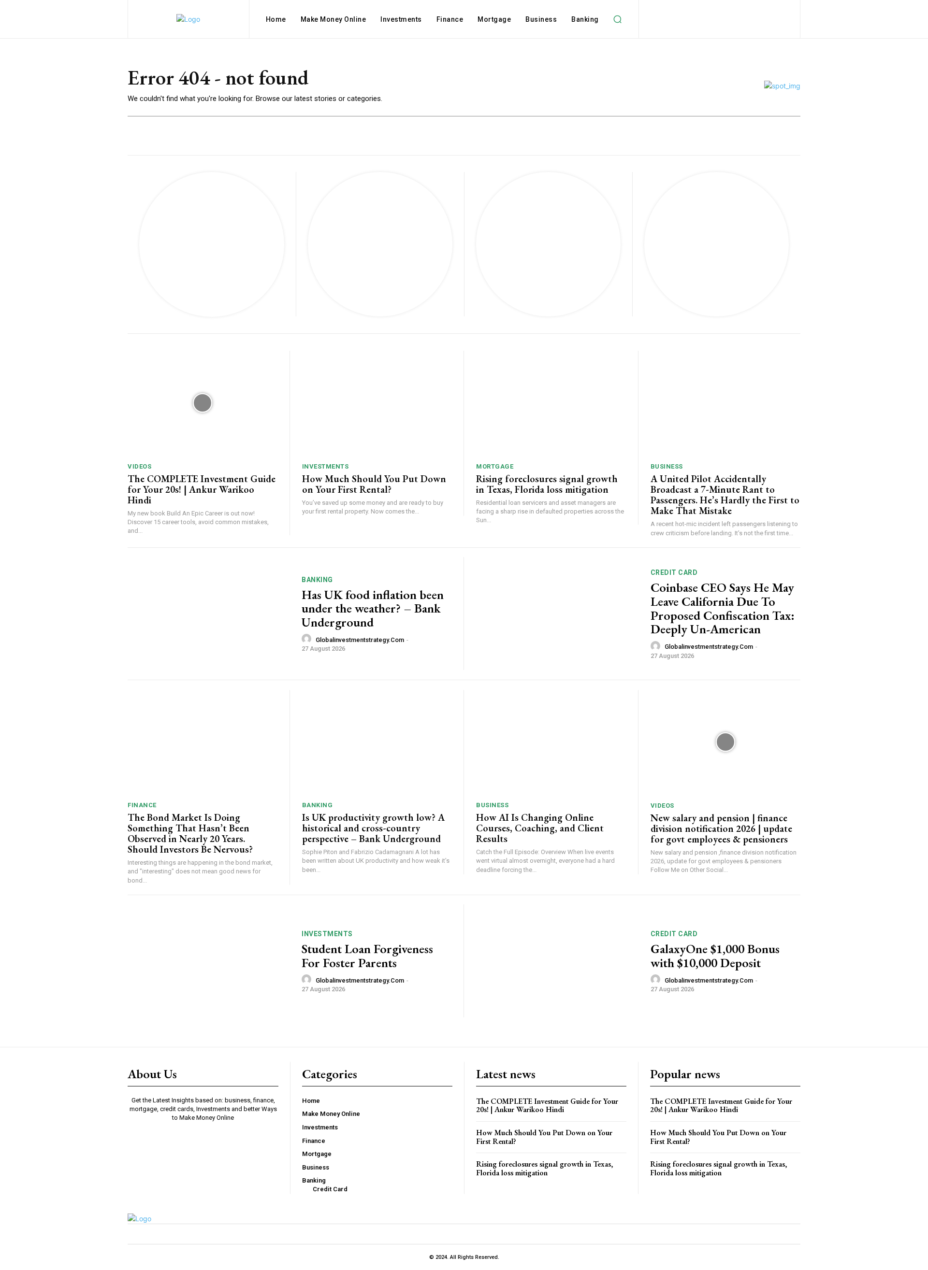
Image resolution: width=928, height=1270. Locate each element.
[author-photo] (308, 639)
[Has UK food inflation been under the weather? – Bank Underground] (209, 614)
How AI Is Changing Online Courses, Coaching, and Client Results (540, 828)
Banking (317, 579)
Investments (325, 466)
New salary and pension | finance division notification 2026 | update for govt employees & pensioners (721, 828)
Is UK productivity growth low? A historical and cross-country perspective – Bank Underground (373, 828)
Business (667, 466)
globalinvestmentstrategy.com (360, 639)
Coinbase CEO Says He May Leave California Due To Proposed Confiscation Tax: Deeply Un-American (723, 608)
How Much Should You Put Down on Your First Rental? (374, 484)
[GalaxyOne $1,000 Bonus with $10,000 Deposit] (557, 961)
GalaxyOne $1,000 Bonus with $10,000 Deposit (715, 956)
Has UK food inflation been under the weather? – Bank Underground (373, 608)
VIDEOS (139, 466)
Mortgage (494, 466)
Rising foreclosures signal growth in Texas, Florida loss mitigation (547, 484)
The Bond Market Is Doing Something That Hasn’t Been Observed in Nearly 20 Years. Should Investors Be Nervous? (190, 833)
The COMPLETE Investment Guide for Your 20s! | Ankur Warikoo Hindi (202, 489)
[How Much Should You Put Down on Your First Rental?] (377, 403)
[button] (618, 19)
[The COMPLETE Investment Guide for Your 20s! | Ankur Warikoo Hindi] (202, 403)
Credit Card (674, 572)
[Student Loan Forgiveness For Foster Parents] (209, 961)
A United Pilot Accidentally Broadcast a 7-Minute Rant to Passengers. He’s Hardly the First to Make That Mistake (725, 494)
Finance (142, 805)
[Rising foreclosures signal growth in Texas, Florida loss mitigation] (551, 403)
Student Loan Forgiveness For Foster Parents (367, 956)
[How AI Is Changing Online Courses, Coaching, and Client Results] (551, 742)
